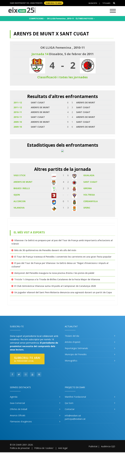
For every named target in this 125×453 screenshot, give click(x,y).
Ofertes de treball (18, 409)
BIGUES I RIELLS (22, 188)
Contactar (70, 409)
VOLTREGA (89, 194)
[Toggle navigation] (112, 11)
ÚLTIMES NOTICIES (84, 18)
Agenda (13, 396)
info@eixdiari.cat (73, 415)
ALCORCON (19, 201)
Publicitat (93, 446)
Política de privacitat (20, 448)
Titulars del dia (72, 335)
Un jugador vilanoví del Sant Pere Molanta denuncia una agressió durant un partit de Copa (63, 292)
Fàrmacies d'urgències (21, 421)
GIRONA (87, 188)
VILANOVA (19, 207)
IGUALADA (88, 175)
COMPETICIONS (36, 18)
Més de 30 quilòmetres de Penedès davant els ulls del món (45, 250)
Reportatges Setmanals (76, 348)
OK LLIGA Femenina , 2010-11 (60, 18)
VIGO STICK (19, 175)
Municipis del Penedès (76, 354)
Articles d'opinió (72, 342)
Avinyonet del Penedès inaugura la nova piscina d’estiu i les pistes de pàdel (54, 273)
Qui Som (69, 403)
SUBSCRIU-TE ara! (54, 3)
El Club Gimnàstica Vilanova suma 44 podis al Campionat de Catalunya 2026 (55, 285)
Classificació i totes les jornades (62, 77)
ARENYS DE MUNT (23, 181)
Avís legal (62, 448)
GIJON (17, 194)
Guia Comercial (17, 403)
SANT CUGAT (90, 181)
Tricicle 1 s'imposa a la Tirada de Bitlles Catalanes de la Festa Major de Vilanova (57, 279)
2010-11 (18, 112)
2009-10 (18, 121)
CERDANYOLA (90, 201)
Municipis (93, 3)
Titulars (106, 3)
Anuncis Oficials (17, 415)
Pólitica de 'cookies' (44, 448)
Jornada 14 (40, 54)
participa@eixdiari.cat (75, 418)
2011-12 (18, 102)
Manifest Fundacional (75, 396)
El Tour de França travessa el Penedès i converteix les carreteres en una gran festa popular (62, 256)
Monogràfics (71, 360)
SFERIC (86, 207)
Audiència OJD (108, 446)
